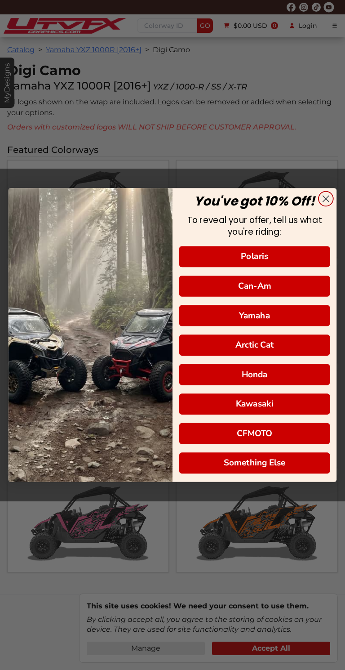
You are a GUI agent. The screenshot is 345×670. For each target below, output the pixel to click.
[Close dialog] (325, 199)
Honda (255, 374)
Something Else (255, 463)
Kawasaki (254, 403)
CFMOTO (254, 433)
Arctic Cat (254, 344)
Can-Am (254, 285)
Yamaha (254, 315)
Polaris (254, 256)
